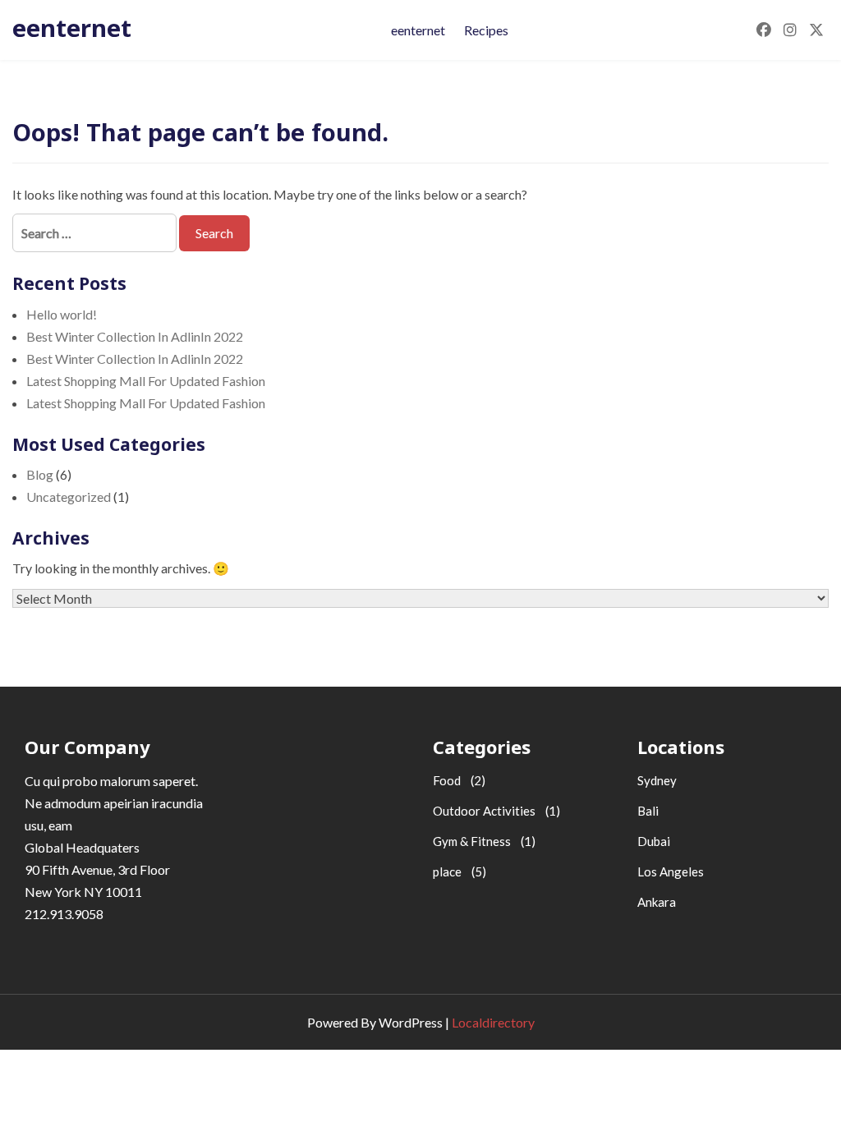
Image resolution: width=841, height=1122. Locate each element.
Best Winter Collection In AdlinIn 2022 (134, 336)
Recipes (486, 30)
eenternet (71, 27)
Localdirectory (493, 1022)
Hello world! (61, 314)
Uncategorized (68, 496)
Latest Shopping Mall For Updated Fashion (145, 381)
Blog (39, 474)
